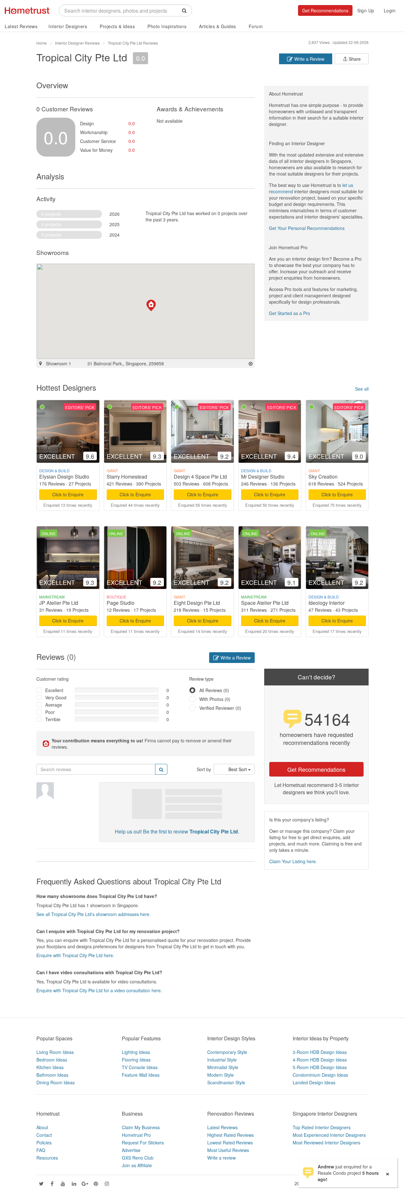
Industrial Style (222, 1059)
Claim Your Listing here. (293, 861)
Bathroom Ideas (52, 1075)
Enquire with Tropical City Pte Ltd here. (75, 955)
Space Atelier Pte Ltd (265, 602)
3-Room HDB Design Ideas (320, 1052)
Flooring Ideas (136, 1059)
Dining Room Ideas (55, 1082)
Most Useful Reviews (228, 1150)
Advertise (131, 1150)
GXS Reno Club (137, 1158)
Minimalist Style (222, 1067)
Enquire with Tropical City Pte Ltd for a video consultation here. (99, 990)
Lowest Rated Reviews (230, 1142)
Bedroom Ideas (51, 1059)
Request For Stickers (143, 1142)
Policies (44, 1142)
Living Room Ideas (55, 1052)
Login (390, 10)
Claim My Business (141, 1127)
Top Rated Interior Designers (322, 1127)
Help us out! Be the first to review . (177, 831)
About (42, 1127)
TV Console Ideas (140, 1067)
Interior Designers (67, 26)
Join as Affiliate (137, 1165)
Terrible (52, 719)
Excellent (54, 690)
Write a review (221, 1158)
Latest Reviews (21, 26)
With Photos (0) (214, 699)
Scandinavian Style (226, 1082)
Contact (44, 1135)
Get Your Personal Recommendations (307, 228)
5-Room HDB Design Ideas (320, 1067)
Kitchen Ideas (50, 1067)
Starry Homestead (127, 476)
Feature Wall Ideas (140, 1075)
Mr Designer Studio (262, 476)
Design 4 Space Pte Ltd (200, 476)
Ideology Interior (326, 602)
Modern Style (220, 1075)
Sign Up (365, 10)
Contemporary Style (227, 1052)
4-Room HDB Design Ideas (320, 1059)
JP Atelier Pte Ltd (58, 602)
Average (53, 705)
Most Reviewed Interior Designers (326, 1142)
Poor (50, 712)
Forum (256, 26)
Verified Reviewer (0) (220, 708)
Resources (47, 1158)
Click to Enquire (68, 494)
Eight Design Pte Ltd (197, 602)
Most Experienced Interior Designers (329, 1135)
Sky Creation (323, 476)
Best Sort (238, 769)
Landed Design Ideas (314, 1082)
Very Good (55, 697)
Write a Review (308, 59)
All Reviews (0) (214, 690)
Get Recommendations (325, 10)
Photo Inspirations (166, 26)
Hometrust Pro (136, 1135)
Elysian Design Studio (64, 476)
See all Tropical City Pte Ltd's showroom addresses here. (93, 914)
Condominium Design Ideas (320, 1075)
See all (362, 389)
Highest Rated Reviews (230, 1135)
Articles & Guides (217, 26)
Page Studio (120, 602)
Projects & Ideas (117, 26)
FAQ (40, 1150)
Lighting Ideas (136, 1052)
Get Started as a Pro (289, 313)
